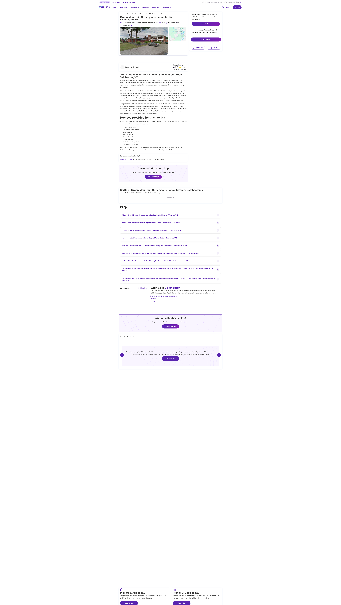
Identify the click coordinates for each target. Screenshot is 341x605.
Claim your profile (126, 159)
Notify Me (205, 24)
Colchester (172, 288)
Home (122, 14)
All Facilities (170, 358)
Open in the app (170, 326)
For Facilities (116, 2)
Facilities (127, 14)
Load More (153, 302)
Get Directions (142, 288)
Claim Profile (205, 39)
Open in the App (153, 177)
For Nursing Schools (128, 2)
